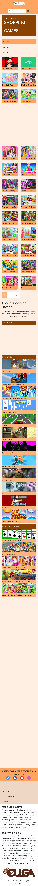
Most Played (6, 47)
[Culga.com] (19, 3)
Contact (6, 801)
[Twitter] (8, 778)
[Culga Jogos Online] (19, 872)
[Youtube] (22, 778)
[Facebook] (15, 778)
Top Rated (6, 52)
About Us (6, 791)
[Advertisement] (19, 124)
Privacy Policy (8, 796)
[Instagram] (29, 778)
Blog (4, 786)
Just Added (6, 41)
